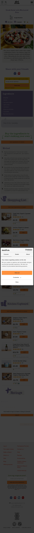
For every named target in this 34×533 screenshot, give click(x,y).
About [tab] (28, 254)
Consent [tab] (6, 254)
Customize (16, 277)
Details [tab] (17, 254)
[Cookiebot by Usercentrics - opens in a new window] (25, 250)
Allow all (17, 272)
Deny (17, 282)
